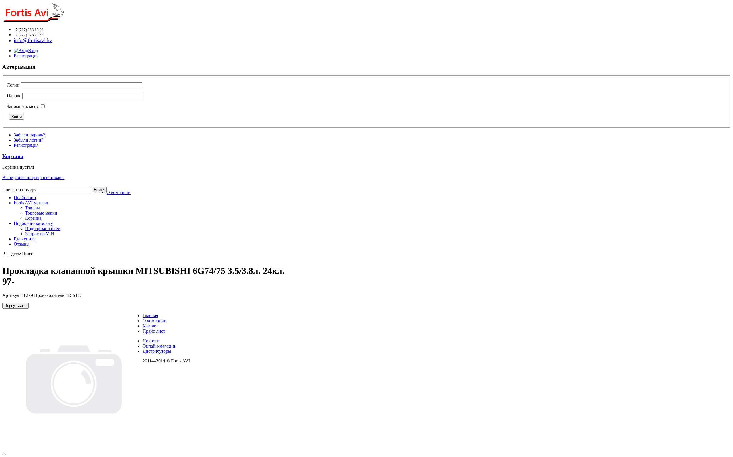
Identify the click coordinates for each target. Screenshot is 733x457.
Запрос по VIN (39, 233)
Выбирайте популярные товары (33, 177)
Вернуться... (15, 305)
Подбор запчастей (42, 228)
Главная (150, 315)
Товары (32, 207)
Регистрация (26, 55)
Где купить (24, 238)
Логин (13, 85)
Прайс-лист (25, 197)
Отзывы (21, 244)
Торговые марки (41, 213)
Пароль (14, 95)
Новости (151, 340)
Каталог (150, 325)
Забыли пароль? (29, 134)
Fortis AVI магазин (32, 202)
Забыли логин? (28, 140)
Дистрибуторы (157, 351)
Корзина (33, 218)
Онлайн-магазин (159, 346)
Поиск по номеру (19, 189)
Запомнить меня (23, 106)
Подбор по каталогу (33, 223)
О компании (119, 192)
